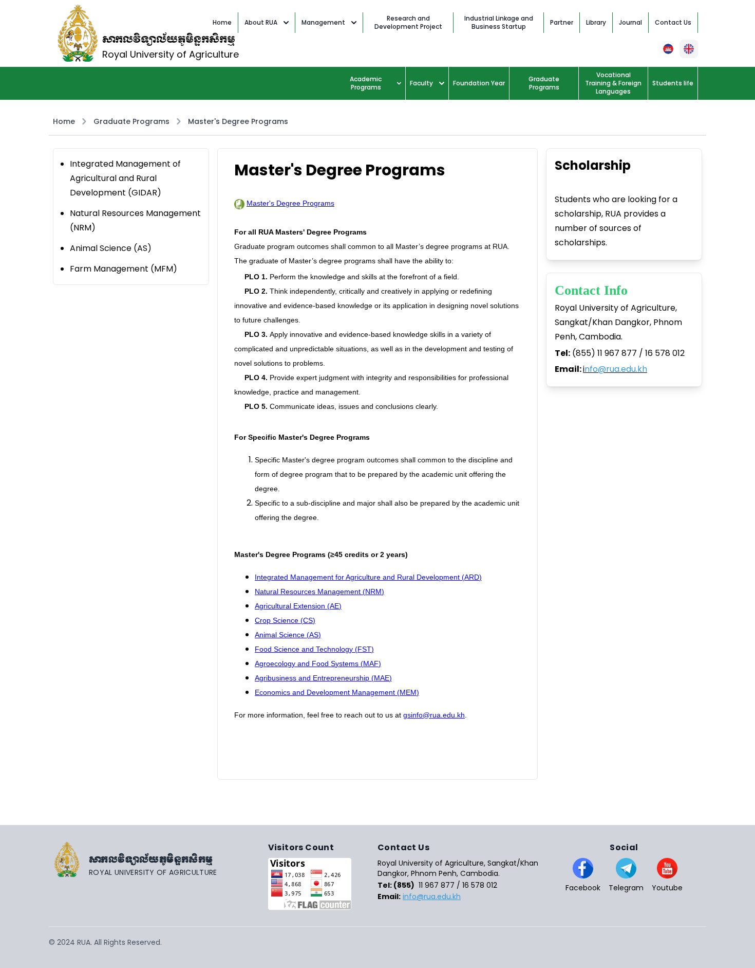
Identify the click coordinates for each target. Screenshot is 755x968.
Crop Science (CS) (285, 620)
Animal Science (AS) (111, 248)
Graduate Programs (131, 121)
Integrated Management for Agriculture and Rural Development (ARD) (368, 577)
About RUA (260, 22)
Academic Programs (366, 83)
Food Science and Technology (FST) (314, 649)
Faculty (421, 83)
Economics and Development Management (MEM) (337, 692)
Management (323, 22)
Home (64, 121)
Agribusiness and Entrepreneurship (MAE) (323, 678)
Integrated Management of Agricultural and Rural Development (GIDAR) (125, 178)
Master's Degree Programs (238, 121)
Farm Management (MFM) (123, 269)
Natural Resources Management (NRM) (319, 591)
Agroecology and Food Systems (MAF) (318, 663)
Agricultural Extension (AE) (298, 606)
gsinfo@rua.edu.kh (434, 715)
